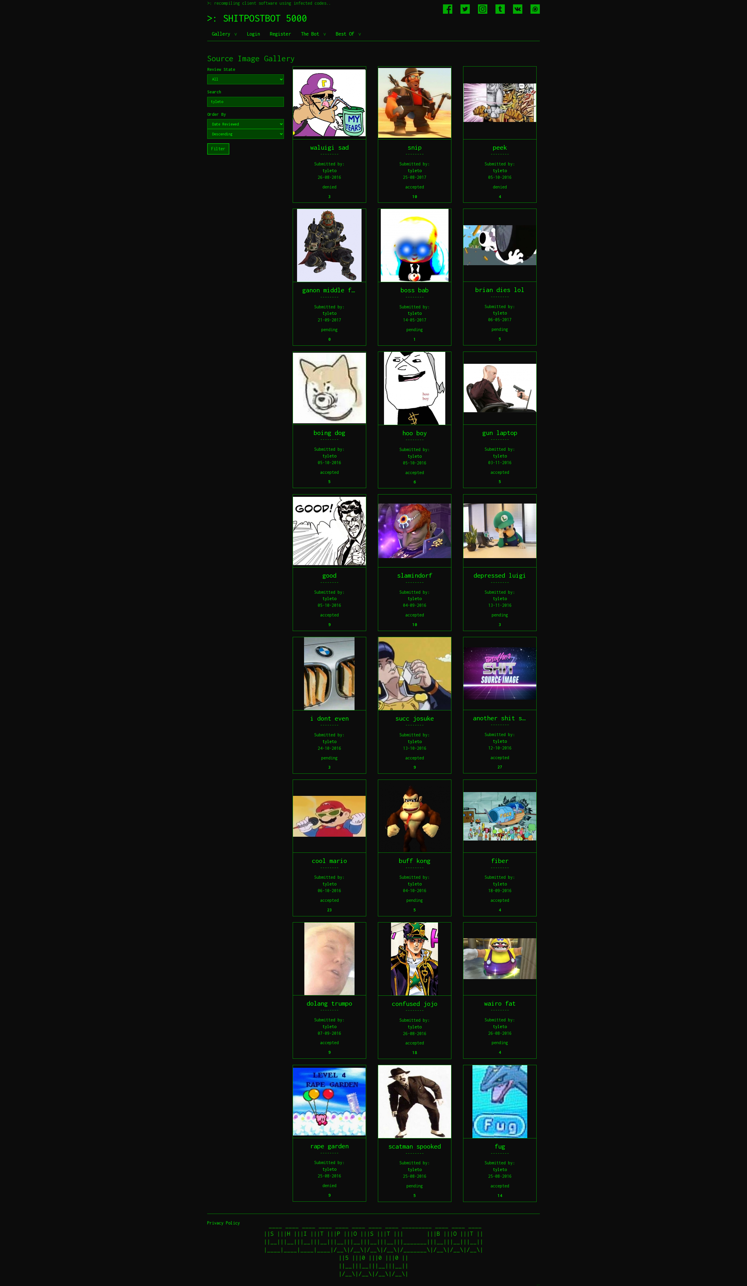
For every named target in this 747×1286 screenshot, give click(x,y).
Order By (216, 114)
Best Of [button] (346, 34)
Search (214, 91)
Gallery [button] (222, 34)
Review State (221, 69)
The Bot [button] (311, 34)
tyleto (329, 170)
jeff (538, 1285)
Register (280, 34)
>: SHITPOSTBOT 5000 (257, 18)
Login (253, 34)
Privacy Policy (223, 1222)
